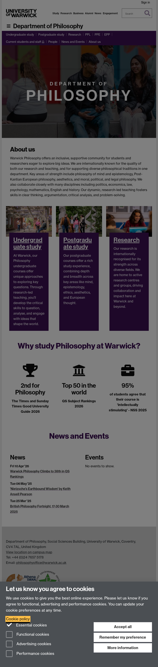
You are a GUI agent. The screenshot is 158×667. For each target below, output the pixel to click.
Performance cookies (34, 653)
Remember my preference (122, 637)
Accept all (123, 626)
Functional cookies (32, 634)
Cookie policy (18, 619)
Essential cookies (31, 625)
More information (122, 647)
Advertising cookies (33, 644)
